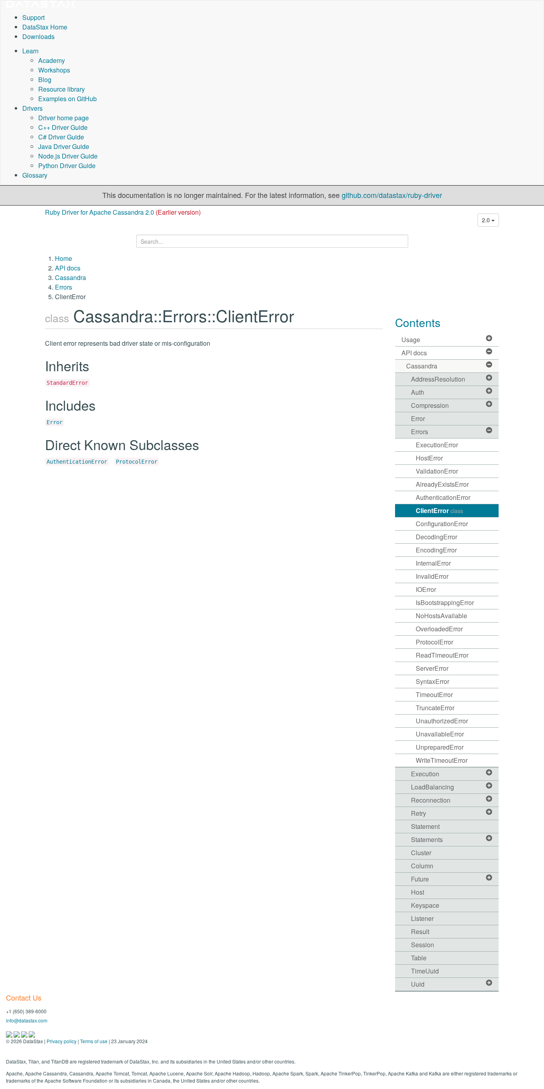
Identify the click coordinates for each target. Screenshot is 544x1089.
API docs (67, 267)
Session (422, 944)
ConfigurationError (442, 523)
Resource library (61, 89)
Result (420, 931)
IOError (426, 589)
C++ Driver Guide (63, 127)
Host (417, 892)
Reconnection (430, 800)
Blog (44, 79)
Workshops (54, 69)
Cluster (421, 852)
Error (55, 422)
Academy (51, 60)
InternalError (433, 563)
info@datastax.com (26, 1020)
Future (420, 878)
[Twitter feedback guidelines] (25, 1033)
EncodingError (436, 549)
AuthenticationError (77, 461)
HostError (429, 457)
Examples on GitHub (67, 98)
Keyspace (425, 905)
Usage (410, 339)
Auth (417, 392)
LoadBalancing (432, 786)
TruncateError (435, 707)
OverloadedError (439, 628)
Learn (30, 50)
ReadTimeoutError (442, 655)
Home (63, 258)
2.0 (486, 220)
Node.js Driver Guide (68, 156)
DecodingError (436, 536)
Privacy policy (61, 1041)
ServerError (432, 668)
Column (422, 865)
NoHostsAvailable (441, 615)
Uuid (418, 984)
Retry (418, 813)
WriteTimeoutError (442, 760)
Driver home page (63, 117)
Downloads (38, 36)
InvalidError (432, 576)
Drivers (32, 108)
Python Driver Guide (67, 165)
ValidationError (437, 471)
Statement (425, 826)
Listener (422, 918)
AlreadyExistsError (442, 484)
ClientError (439, 510)
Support (33, 17)
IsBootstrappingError (445, 602)
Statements (427, 839)
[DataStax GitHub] (32, 1033)
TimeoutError (434, 694)
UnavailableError (440, 733)
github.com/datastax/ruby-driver (392, 195)
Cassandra (70, 277)
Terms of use (94, 1041)
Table (419, 957)
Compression (430, 405)
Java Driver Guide (63, 146)
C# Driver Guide (61, 136)
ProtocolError (136, 461)
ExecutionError (437, 444)
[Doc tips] (17, 1033)
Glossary (34, 175)
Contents (417, 322)
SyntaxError (432, 681)
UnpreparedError (440, 747)
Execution (425, 773)
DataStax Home (44, 26)
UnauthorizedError (442, 720)
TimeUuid (425, 970)
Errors (63, 287)
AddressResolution (438, 379)
